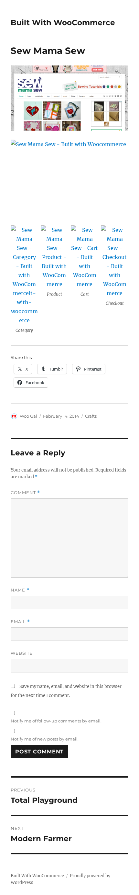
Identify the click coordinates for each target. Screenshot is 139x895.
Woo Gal (28, 416)
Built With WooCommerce (63, 22)
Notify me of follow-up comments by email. (56, 720)
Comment (25, 492)
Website (22, 653)
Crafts (91, 416)
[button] (24, 280)
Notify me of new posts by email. (45, 738)
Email (20, 621)
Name (20, 590)
